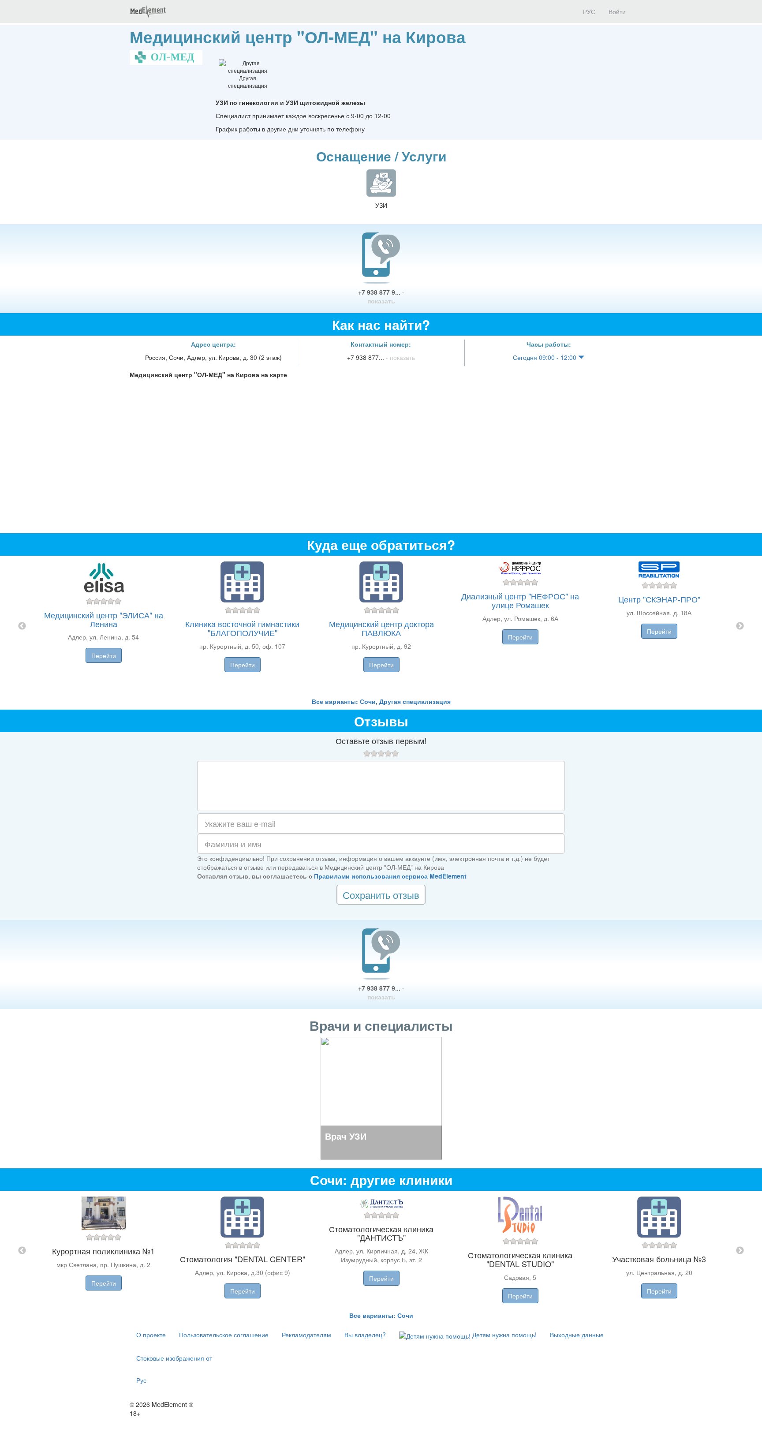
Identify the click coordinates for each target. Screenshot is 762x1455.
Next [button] (740, 626)
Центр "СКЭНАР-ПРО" (659, 599)
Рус (141, 1380)
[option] (381, 626)
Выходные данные (577, 1334)
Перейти (103, 655)
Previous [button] (22, 626)
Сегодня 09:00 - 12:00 (545, 357)
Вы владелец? (365, 1334)
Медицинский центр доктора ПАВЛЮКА (381, 628)
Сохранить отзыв (381, 894)
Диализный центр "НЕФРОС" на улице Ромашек (520, 600)
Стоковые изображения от (174, 1358)
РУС (588, 11)
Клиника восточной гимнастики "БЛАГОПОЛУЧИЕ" (242, 628)
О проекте (151, 1334)
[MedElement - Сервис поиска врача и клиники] (147, 11)
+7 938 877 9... (381, 296)
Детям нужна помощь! (504, 1334)
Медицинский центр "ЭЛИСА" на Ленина (103, 619)
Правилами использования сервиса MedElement (390, 876)
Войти (617, 11)
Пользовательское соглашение (224, 1334)
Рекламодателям (306, 1334)
